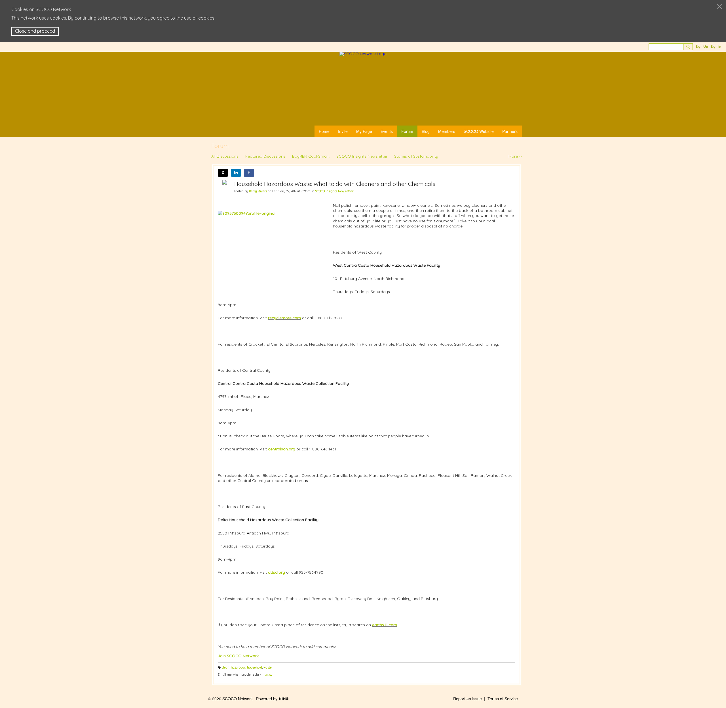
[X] (223, 173)
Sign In (716, 46)
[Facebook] (249, 173)
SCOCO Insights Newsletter (361, 156)
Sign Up (702, 46)
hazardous (238, 667)
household (254, 667)
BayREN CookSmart (311, 156)
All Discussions (225, 156)
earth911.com (384, 624)
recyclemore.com (284, 317)
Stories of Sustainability (416, 156)
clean (225, 667)
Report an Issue (467, 698)
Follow (268, 675)
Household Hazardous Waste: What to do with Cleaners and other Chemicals (334, 183)
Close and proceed (35, 31)
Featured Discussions (265, 156)
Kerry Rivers (258, 191)
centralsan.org (281, 449)
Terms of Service (502, 698)
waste (267, 667)
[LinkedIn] (236, 173)
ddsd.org (276, 572)
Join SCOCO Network (238, 655)
